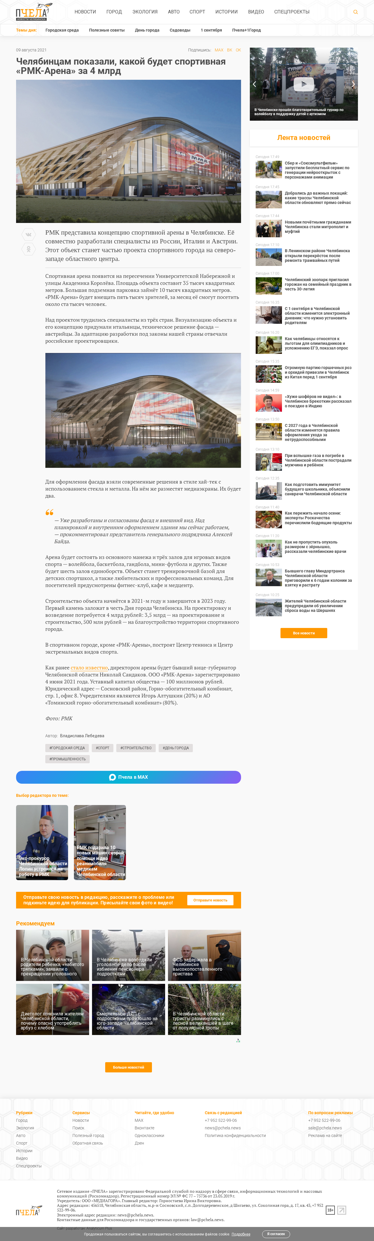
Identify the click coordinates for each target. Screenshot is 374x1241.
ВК (229, 50)
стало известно (89, 667)
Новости (85, 12)
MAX (219, 50)
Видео (256, 12)
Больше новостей (128, 1067)
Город (114, 12)
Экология (145, 12)
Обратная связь (87, 1143)
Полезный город (88, 1135)
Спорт (197, 12)
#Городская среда (67, 748)
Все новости (304, 633)
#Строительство (136, 748)
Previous (254, 84)
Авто (174, 12)
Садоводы (180, 30)
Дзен (139, 1143)
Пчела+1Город (246, 30)
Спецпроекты (292, 12)
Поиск (78, 1128)
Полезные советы (107, 30)
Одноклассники (149, 1135)
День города (147, 30)
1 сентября (211, 30)
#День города (176, 748)
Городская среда (62, 30)
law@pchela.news (207, 1219)
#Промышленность (67, 759)
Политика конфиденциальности (235, 1135)
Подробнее (241, 1234)
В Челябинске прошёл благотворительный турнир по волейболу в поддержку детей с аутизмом (299, 112)
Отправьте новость (210, 900)
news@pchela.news (223, 1128)
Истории (226, 12)
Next (353, 84)
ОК (238, 50)
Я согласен (276, 1234)
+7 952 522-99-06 (221, 1120)
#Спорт (102, 748)
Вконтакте (144, 1128)
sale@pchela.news (325, 1128)
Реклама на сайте (325, 1135)
